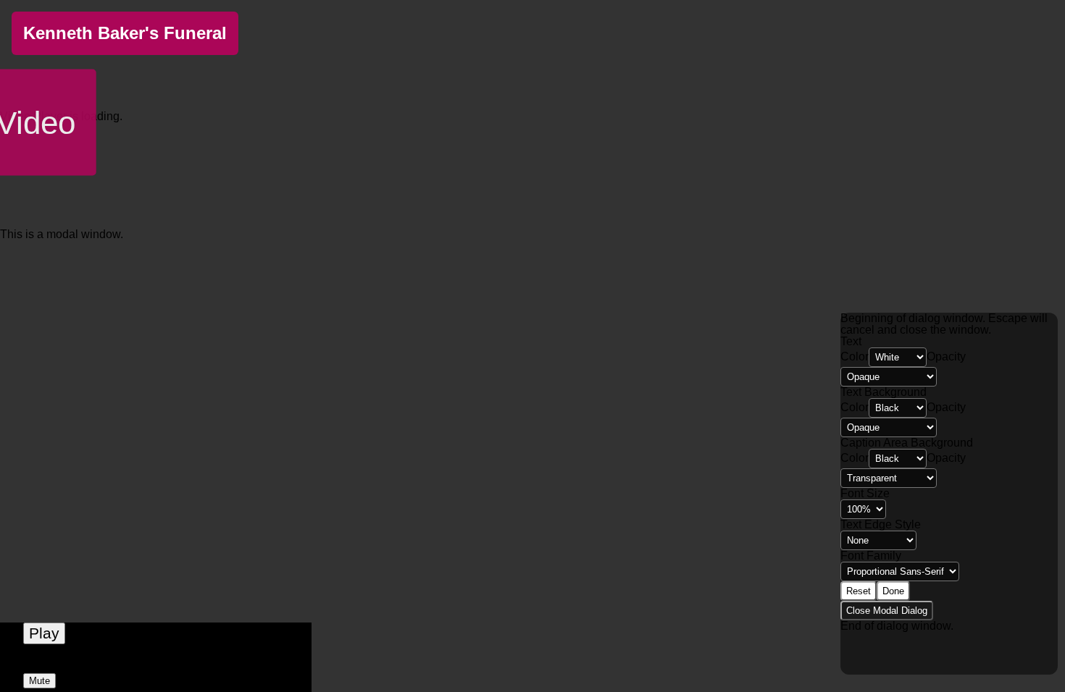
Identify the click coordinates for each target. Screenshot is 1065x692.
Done (893, 591)
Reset (858, 591)
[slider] (155, 664)
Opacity (946, 356)
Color (854, 356)
